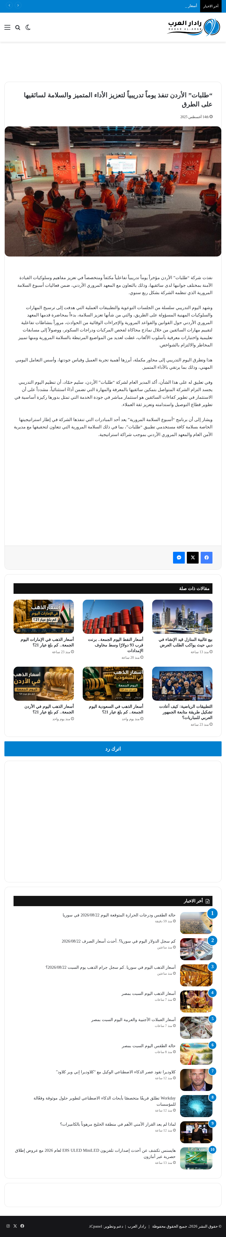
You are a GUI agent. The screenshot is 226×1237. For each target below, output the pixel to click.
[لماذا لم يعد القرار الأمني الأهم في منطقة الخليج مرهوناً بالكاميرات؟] (196, 1132)
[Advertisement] (113, 61)
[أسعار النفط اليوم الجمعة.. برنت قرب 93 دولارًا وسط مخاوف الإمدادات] (113, 617)
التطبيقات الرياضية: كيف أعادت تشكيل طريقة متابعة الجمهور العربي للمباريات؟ (185, 712)
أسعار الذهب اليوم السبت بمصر (149, 993)
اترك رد (113, 749)
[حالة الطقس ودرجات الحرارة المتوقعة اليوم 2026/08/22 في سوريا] (196, 923)
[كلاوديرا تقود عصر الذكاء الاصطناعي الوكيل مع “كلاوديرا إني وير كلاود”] (196, 1080)
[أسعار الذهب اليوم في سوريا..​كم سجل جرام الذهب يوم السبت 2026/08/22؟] (196, 975)
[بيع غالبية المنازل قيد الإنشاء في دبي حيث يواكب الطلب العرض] (182, 617)
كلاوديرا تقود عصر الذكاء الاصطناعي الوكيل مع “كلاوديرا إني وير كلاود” (116, 1072)
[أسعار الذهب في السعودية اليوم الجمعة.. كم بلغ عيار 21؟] (113, 684)
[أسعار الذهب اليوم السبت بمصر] (196, 1001)
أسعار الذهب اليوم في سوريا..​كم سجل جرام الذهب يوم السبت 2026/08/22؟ (136, 6)
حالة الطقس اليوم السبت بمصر (149, 1046)
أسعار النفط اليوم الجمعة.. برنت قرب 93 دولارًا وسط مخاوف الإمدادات (115, 645)
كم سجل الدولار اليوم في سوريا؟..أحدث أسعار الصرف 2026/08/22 (119, 941)
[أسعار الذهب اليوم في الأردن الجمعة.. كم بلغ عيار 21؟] (44, 684)
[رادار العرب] (194, 27)
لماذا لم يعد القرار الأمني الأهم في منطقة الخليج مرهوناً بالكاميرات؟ (118, 1124)
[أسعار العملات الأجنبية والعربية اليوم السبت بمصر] (196, 1028)
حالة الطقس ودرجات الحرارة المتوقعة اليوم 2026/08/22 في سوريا (119, 915)
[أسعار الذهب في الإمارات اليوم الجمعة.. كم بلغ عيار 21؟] (44, 617)
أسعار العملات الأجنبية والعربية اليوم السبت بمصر (133, 1020)
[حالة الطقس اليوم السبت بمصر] (196, 1054)
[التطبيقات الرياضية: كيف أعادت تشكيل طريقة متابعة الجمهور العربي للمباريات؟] (182, 684)
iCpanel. (95, 1226)
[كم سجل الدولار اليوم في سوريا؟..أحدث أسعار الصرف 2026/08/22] (196, 949)
